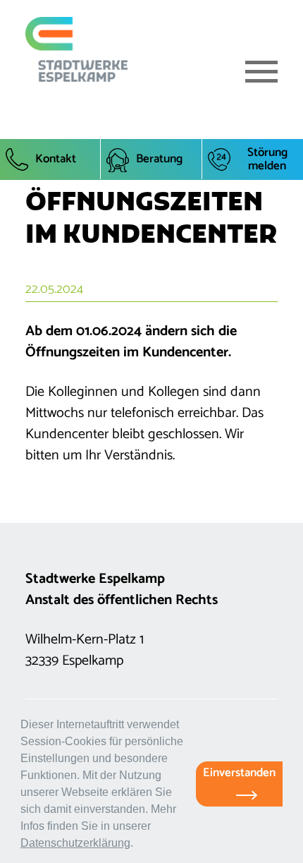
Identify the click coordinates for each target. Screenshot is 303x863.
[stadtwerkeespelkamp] (76, 49)
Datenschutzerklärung (75, 843)
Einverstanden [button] (239, 773)
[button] (138, 845)
